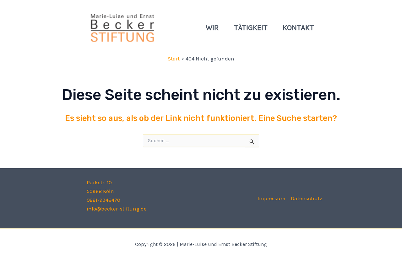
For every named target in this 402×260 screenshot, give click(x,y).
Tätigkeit (251, 27)
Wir (212, 27)
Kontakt (298, 27)
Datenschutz (306, 198)
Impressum (271, 198)
